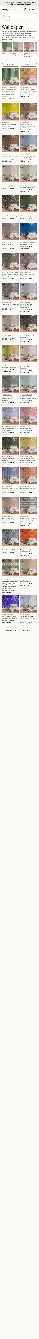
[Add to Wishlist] (5, 70)
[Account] (14, 9)
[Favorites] (18, 9)
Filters (11, 65)
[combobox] (19, 16)
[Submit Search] (4, 16)
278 (23, 630)
